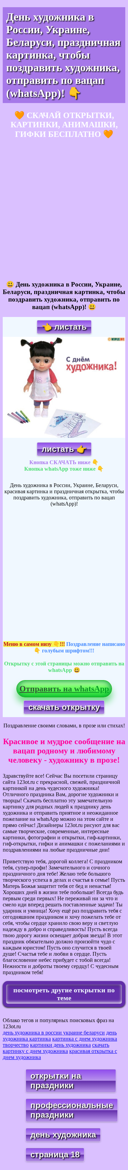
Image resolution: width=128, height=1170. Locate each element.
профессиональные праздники (71, 1110)
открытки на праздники (55, 1080)
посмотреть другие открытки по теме (64, 994)
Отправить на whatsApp (64, 688)
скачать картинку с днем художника (56, 1048)
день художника (63, 1134)
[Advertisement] (64, 210)
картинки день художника (60, 1045)
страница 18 (55, 1154)
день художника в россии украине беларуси (54, 1032)
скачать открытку (64, 707)
